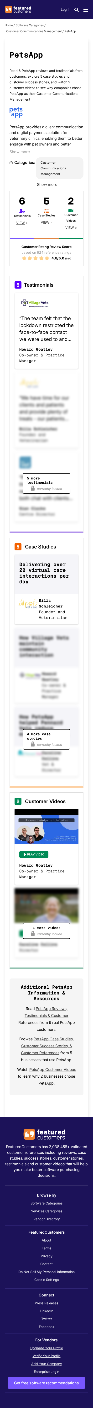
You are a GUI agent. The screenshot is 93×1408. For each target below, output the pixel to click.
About (46, 1240)
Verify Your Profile (47, 1356)
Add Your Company (46, 1364)
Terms (46, 1248)
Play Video (35, 854)
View (20, 223)
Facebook (46, 1327)
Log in (65, 9)
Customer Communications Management (34, 31)
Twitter (46, 1319)
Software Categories (30, 25)
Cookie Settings (46, 1280)
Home (9, 25)
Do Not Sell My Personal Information (46, 1272)
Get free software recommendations (46, 1383)
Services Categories (46, 1211)
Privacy (46, 1256)
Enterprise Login (46, 1372)
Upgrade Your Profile (46, 1348)
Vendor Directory (46, 1219)
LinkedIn (46, 1311)
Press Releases (46, 1303)
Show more (20, 151)
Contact (46, 1264)
